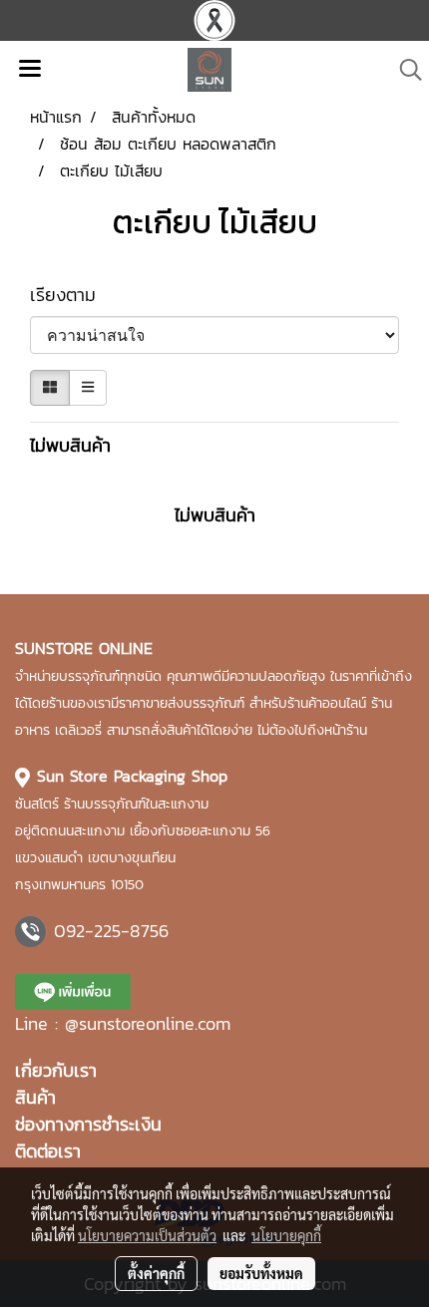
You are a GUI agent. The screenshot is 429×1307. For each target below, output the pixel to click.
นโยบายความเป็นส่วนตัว (147, 1235)
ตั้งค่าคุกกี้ (156, 1273)
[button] (404, 70)
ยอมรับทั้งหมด (261, 1273)
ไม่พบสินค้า (70, 445)
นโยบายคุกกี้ (286, 1235)
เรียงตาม (73, 294)
